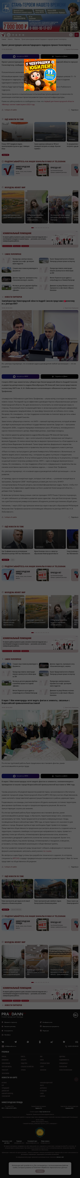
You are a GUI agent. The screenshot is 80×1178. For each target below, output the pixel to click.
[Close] (52, 62)
